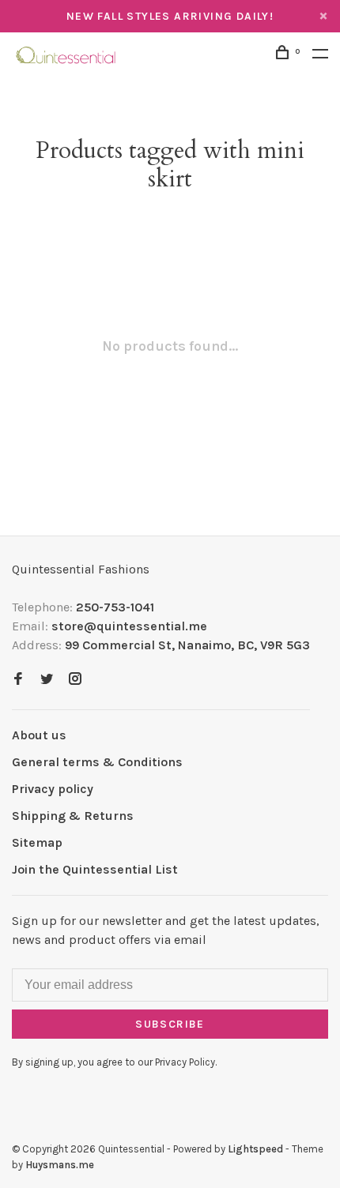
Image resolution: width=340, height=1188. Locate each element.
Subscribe (170, 1024)
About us (39, 734)
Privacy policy (52, 788)
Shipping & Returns (73, 815)
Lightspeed (255, 1149)
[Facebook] (18, 679)
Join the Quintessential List (95, 869)
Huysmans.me (59, 1165)
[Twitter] (46, 679)
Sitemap (37, 842)
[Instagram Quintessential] (75, 679)
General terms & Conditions (97, 761)
